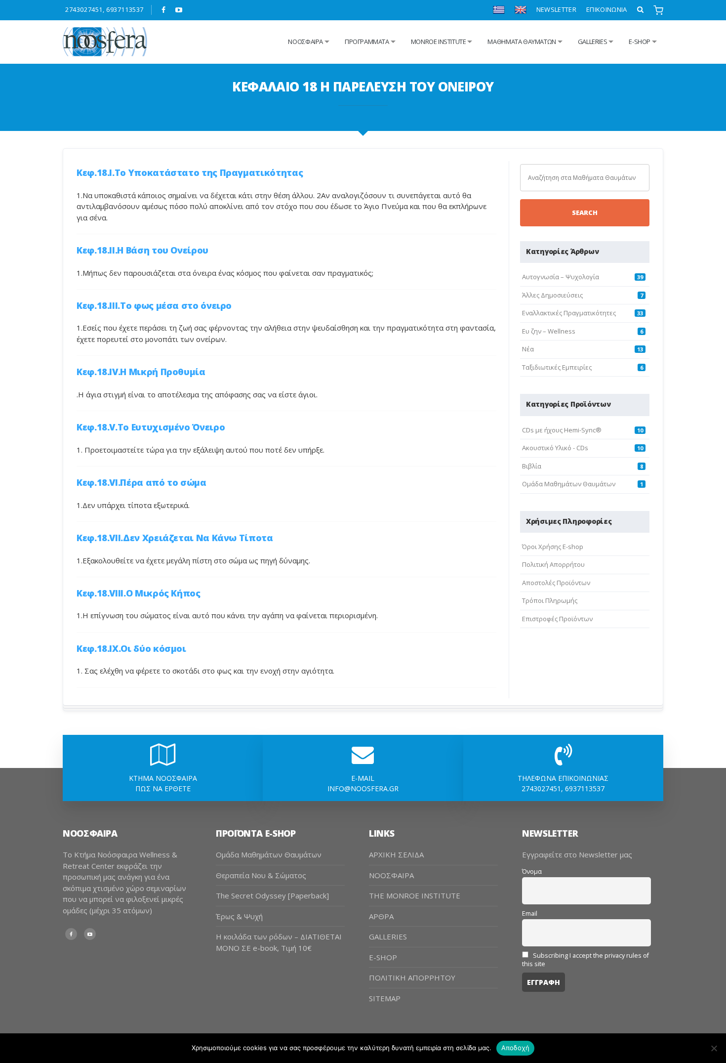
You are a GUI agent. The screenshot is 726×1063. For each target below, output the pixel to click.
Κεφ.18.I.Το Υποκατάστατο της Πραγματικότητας (190, 172)
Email (529, 913)
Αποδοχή (515, 1048)
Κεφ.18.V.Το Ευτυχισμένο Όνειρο (151, 427)
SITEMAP (385, 998)
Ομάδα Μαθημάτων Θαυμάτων (568, 483)
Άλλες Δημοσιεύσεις (552, 295)
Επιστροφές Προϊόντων (557, 618)
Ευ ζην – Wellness (548, 331)
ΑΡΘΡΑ (381, 916)
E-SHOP (383, 957)
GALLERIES (592, 41)
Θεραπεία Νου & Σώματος (261, 875)
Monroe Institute (438, 41)
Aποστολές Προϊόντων (556, 582)
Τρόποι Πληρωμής (549, 600)
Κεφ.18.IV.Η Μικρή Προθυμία (141, 372)
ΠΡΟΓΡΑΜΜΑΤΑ (367, 41)
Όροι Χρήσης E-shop (552, 546)
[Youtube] (179, 9)
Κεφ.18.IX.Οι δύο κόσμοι (131, 648)
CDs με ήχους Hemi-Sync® (562, 429)
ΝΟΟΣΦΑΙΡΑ (391, 875)
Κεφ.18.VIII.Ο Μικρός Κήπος (139, 593)
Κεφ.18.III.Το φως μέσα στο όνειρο (154, 305)
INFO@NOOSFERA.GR (363, 788)
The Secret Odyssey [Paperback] (272, 895)
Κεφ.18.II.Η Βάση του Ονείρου (142, 250)
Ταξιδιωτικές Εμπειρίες (557, 367)
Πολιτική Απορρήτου (553, 564)
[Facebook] (163, 9)
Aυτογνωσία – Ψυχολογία (560, 276)
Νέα (528, 348)
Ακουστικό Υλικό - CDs (555, 447)
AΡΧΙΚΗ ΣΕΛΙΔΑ (396, 854)
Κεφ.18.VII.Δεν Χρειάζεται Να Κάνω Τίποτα (175, 538)
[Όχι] (714, 1048)
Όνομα (532, 871)
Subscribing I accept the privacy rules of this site (585, 959)
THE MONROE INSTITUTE (414, 895)
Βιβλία (531, 466)
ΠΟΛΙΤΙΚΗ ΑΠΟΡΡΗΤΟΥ (412, 977)
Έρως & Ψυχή (239, 916)
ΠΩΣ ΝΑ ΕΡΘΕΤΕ (163, 788)
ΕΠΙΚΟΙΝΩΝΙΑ (606, 9)
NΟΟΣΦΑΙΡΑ (305, 41)
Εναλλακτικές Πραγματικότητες (569, 312)
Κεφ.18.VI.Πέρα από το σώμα (141, 482)
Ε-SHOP (639, 41)
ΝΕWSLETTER (556, 9)
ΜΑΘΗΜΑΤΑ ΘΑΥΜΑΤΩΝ (521, 41)
